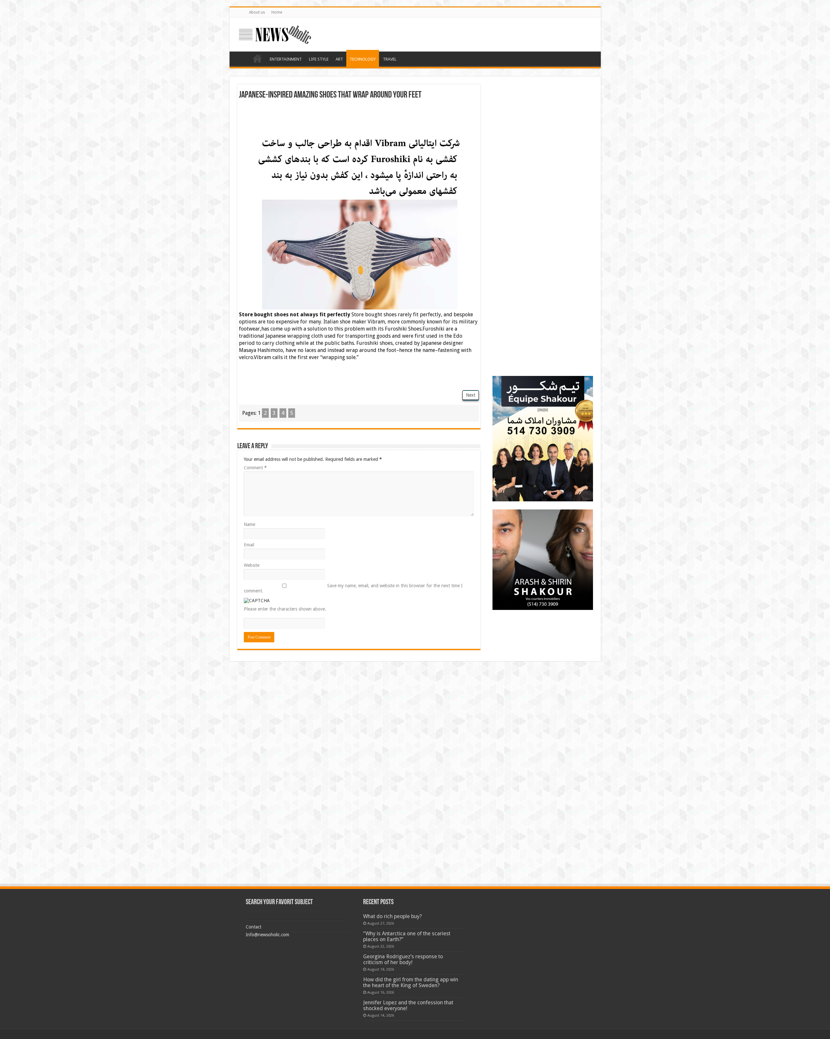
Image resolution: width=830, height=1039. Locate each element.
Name (249, 524)
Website (251, 565)
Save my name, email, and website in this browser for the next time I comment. (353, 588)
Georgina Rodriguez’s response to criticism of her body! (403, 959)
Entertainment (286, 59)
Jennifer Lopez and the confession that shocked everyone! (408, 1005)
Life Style (318, 59)
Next (470, 395)
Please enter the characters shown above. (285, 609)
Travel (390, 59)
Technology (363, 59)
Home (276, 12)
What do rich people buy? (392, 916)
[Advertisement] (359, 117)
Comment (255, 467)
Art (339, 59)
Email (249, 544)
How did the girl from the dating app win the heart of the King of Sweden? (410, 982)
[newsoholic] (274, 33)
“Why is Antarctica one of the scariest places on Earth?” (406, 936)
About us (257, 12)
